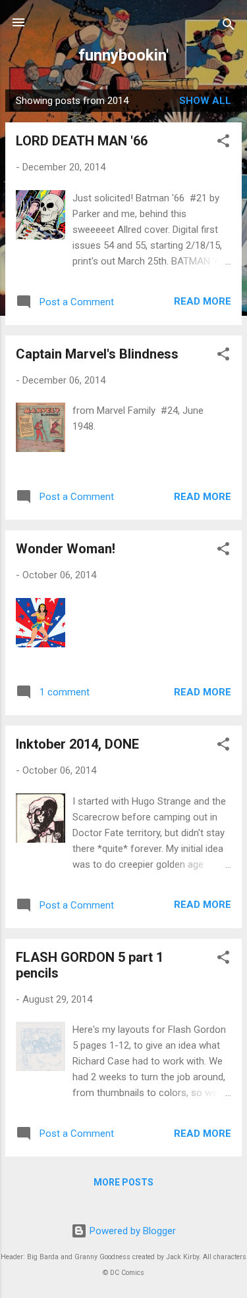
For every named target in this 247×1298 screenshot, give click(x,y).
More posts (123, 1182)
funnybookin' (123, 55)
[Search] (228, 27)
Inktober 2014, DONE (77, 744)
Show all (205, 101)
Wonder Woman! (65, 549)
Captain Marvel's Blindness (97, 354)
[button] (223, 143)
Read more (202, 301)
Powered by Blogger (131, 1231)
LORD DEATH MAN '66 (82, 141)
